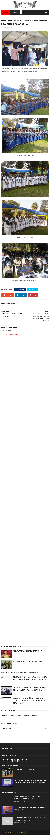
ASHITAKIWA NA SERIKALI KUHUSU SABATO (30, 807)
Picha (19, 716)
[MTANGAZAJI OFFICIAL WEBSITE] (25, 8)
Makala (26, 716)
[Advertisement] (25, 364)
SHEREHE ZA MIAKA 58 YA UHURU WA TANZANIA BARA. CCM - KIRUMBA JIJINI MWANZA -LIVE (29, 700)
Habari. (34, 716)
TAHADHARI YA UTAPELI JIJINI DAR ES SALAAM (19, 672)
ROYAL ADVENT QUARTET (24, 769)
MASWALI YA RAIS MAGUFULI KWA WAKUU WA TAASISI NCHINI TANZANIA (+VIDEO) (30, 678)
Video (12, 716)
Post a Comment (11, 334)
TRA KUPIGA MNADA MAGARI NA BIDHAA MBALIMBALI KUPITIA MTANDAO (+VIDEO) (30, 688)
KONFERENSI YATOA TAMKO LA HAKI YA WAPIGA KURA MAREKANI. (28, 798)
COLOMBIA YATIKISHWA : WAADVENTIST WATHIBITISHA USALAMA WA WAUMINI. (30, 781)
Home (5, 12)
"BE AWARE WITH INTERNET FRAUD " (27, 651)
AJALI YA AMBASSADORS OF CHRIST (27, 661)
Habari (4, 716)
